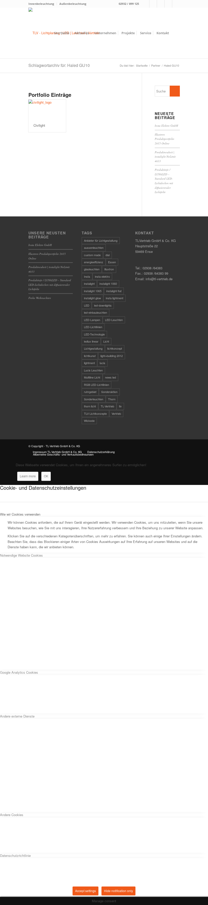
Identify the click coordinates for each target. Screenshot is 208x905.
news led (110, 377)
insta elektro (102, 276)
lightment (89, 363)
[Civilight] (47, 109)
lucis (102, 363)
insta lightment (114, 298)
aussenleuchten (93, 248)
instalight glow (92, 298)
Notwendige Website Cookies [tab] (21, 555)
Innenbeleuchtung (41, 4)
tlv (120, 406)
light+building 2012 (111, 356)
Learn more (28, 476)
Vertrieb (116, 413)
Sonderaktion (109, 392)
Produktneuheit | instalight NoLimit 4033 (165, 156)
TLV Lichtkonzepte (95, 413)
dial (108, 255)
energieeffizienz (93, 262)
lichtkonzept (114, 348)
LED (86, 305)
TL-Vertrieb (107, 406)
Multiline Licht (92, 377)
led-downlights (103, 305)
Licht (106, 341)
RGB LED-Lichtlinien (96, 385)
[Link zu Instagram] (153, 4)
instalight (89, 283)
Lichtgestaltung (93, 348)
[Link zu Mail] (160, 4)
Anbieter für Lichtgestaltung (100, 240)
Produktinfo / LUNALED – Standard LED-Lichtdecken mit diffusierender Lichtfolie (49, 284)
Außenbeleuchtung (72, 4)
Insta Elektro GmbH (166, 125)
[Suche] (175, 33)
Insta (87, 276)
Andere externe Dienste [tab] (17, 716)
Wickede (89, 421)
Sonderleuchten (93, 399)
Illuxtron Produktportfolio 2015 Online (164, 139)
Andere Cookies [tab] (11, 814)
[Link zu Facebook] (145, 4)
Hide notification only (118, 891)
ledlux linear (91, 341)
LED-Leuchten (114, 320)
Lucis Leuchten (93, 370)
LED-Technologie (94, 334)
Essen (112, 262)
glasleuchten (91, 269)
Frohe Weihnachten (39, 298)
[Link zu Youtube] (176, 4)
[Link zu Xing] (168, 4)
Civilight (39, 125)
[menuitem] (42, 4)
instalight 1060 (108, 283)
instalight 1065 (92, 291)
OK (46, 476)
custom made (92, 255)
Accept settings (85, 891)
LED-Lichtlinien (93, 327)
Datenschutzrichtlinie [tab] (15, 855)
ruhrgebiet (90, 392)
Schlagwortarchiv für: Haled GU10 (59, 65)
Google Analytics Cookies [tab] (19, 672)
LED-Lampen (92, 320)
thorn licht (90, 406)
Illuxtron (109, 269)
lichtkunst (90, 356)
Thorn (111, 399)
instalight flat (114, 291)
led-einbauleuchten (95, 312)
